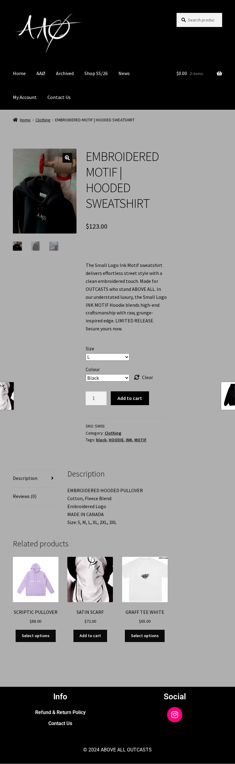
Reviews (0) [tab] (24, 496)
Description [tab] (25, 478)
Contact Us (59, 97)
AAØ (40, 73)
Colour (93, 369)
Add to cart (130, 398)
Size (90, 348)
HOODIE (116, 440)
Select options (36, 635)
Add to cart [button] (90, 635)
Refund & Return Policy (60, 712)
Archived (65, 73)
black (101, 440)
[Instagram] (174, 714)
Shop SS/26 (96, 73)
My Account (25, 97)
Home (19, 73)
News (124, 73)
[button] (67, 158)
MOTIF (140, 440)
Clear (147, 377)
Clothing (42, 120)
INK (129, 440)
